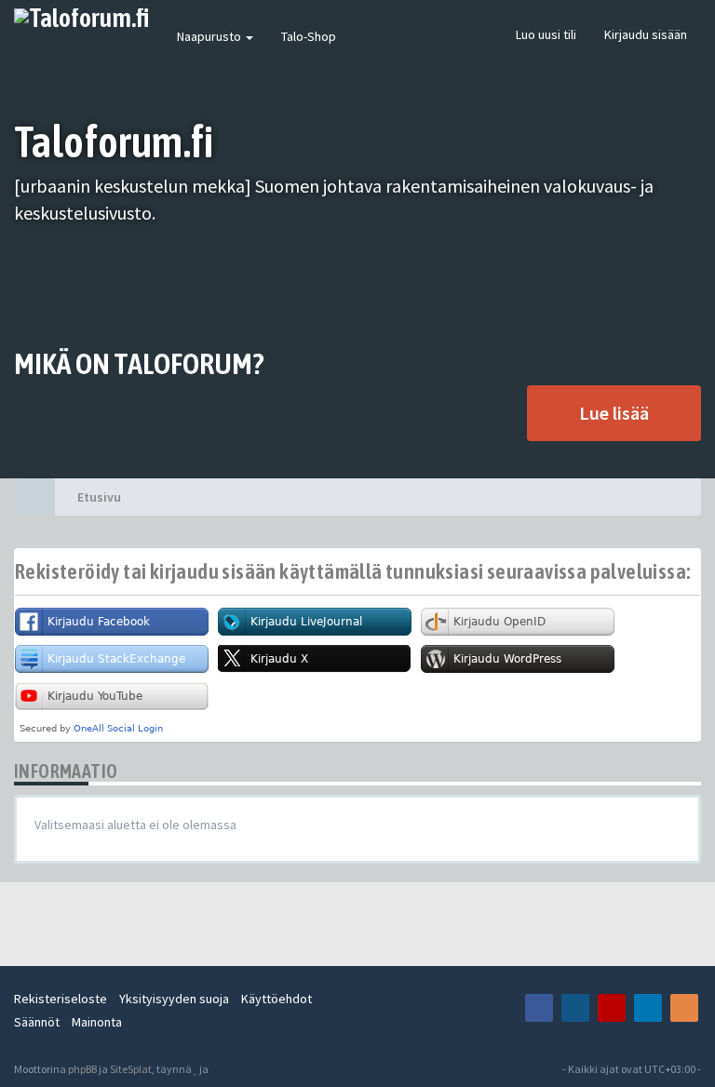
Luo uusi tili (546, 34)
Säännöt (37, 1021)
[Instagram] (575, 1008)
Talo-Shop (308, 36)
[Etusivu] (34, 497)
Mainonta (97, 1021)
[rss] (684, 1008)
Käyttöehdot (276, 998)
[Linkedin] (648, 1008)
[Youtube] (612, 1008)
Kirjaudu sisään (645, 34)
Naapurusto (210, 36)
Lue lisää (614, 412)
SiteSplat (131, 1069)
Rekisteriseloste (60, 998)
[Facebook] (539, 1008)
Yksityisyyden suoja (174, 998)
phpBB (82, 1069)
